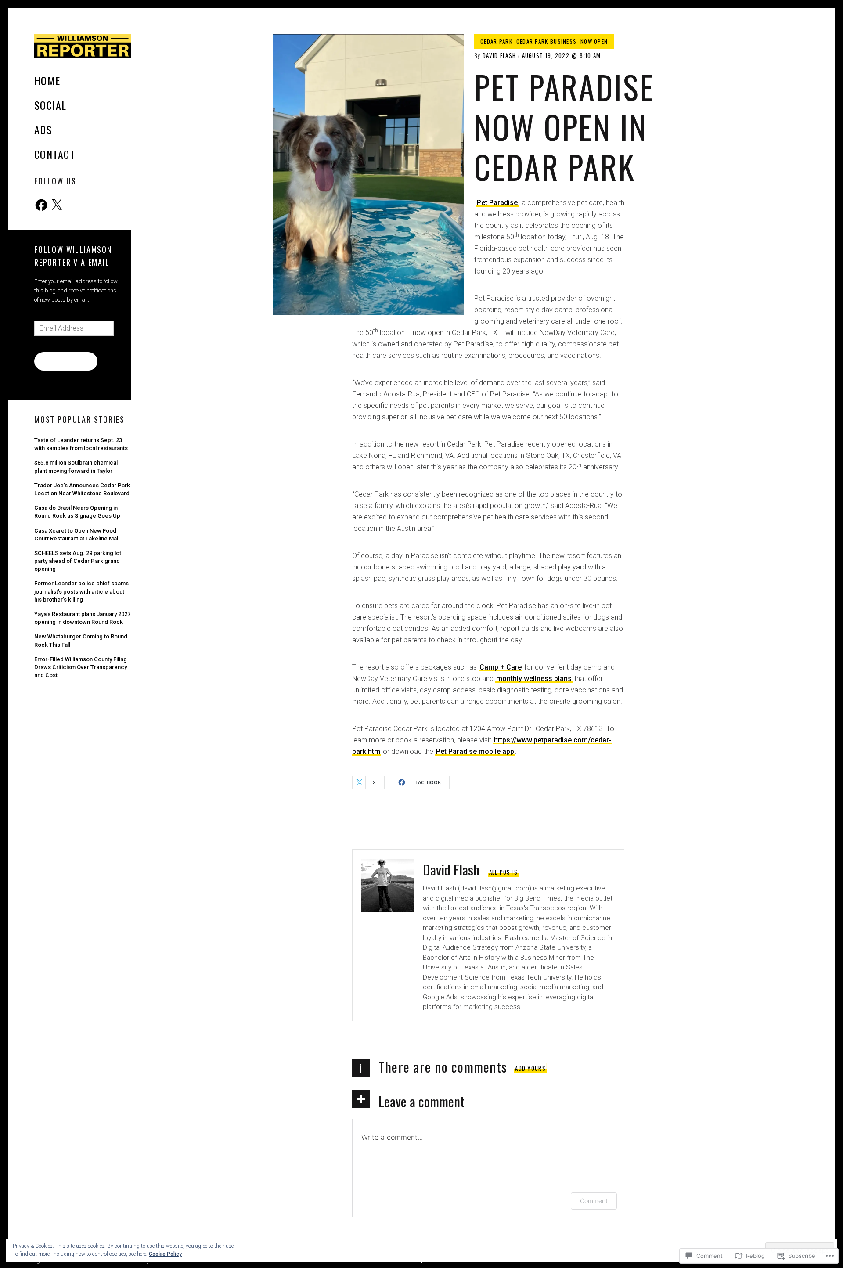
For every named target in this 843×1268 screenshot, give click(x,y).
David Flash (499, 55)
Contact (54, 154)
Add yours (530, 1068)
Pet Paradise (497, 202)
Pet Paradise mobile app (475, 751)
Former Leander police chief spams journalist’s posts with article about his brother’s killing (81, 591)
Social (50, 105)
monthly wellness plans (534, 678)
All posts (503, 872)
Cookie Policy (165, 1254)
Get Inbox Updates (66, 360)
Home (47, 80)
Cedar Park (496, 41)
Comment (594, 1200)
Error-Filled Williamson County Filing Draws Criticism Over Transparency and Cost (80, 667)
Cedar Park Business (546, 41)
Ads (43, 129)
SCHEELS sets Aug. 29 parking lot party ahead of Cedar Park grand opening (77, 561)
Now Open (594, 41)
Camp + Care (500, 667)
